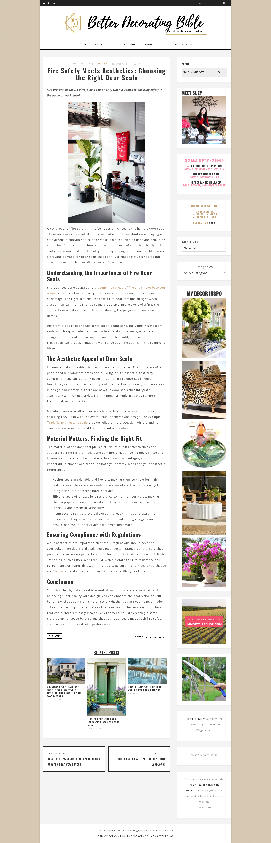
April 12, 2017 (94, 729)
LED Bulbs (199, 719)
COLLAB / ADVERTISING (176, 44)
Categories (204, 267)
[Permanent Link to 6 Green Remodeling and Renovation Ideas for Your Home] (106, 715)
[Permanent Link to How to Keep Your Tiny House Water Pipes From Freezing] (147, 682)
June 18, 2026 (54, 700)
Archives (190, 242)
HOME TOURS (128, 44)
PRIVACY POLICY (107, 836)
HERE (212, 222)
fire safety (54, 636)
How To (136, 64)
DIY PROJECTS (103, 44)
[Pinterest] (55, 3)
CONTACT (136, 836)
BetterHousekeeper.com (206, 166)
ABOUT (149, 44)
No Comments (119, 64)
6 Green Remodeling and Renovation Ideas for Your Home (103, 722)
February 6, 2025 (83, 64)
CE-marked (61, 571)
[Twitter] (45, 3)
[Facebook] (50, 3)
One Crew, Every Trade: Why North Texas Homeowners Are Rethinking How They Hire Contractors (65, 691)
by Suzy (102, 64)
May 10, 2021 (135, 693)
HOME (83, 44)
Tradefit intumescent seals (67, 422)
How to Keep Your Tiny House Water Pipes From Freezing (145, 688)
